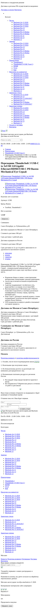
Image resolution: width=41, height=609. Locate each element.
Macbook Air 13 (18, 38)
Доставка (33, 559)
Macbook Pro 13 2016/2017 (22, 98)
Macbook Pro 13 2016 (20, 24)
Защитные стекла (15, 93)
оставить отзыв (25, 409)
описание (8, 253)
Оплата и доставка (16, 125)
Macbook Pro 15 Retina (21, 34)
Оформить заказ (7, 606)
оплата (7, 255)
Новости (4, 559)
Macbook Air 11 (18, 36)
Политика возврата (8, 358)
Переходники (14, 60)
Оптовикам (26, 559)
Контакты (18, 10)
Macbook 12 (17, 39)
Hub (14, 70)
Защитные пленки (15, 106)
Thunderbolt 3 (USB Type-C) (23, 64)
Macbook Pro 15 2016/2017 (22, 104)
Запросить (5, 219)
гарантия (8, 257)
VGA (15, 68)
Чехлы (11, 20)
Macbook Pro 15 (19, 30)
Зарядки (12, 41)
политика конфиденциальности (27, 358)
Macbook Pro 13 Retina (21, 32)
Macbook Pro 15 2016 (20, 26)
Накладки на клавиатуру (18, 72)
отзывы (7, 259)
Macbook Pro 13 (19, 28)
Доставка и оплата (7, 10)
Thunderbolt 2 (18, 62)
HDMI (15, 66)
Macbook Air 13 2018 (20, 22)
